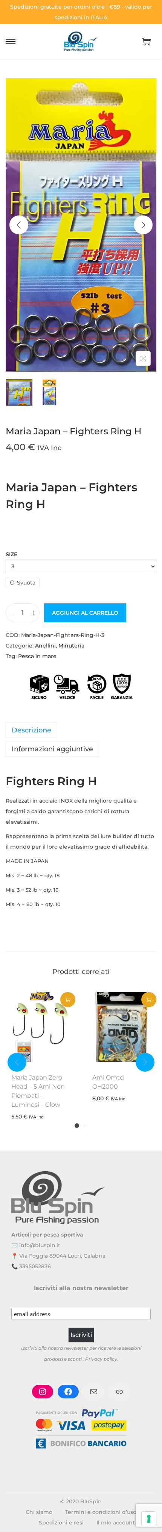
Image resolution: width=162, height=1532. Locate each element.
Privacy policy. (101, 1359)
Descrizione (31, 730)
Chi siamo (39, 1512)
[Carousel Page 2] (85, 1125)
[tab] (81, 730)
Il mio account (115, 1522)
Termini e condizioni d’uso (100, 1512)
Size (11, 554)
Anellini (45, 645)
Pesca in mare (37, 656)
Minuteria (71, 645)
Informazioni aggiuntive (52, 749)
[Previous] (18, 224)
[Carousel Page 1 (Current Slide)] (77, 1125)
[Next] (143, 224)
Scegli (67, 999)
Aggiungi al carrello (85, 612)
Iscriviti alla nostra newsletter (81, 1288)
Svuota (26, 582)
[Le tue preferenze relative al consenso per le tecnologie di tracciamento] (149, 1519)
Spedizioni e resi (61, 1522)
